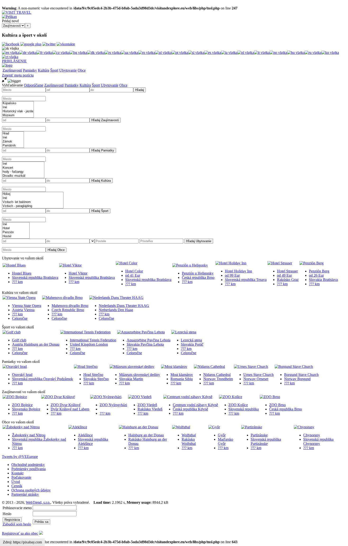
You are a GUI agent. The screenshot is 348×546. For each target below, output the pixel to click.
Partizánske (259, 435)
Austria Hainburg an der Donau (35, 344)
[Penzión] (15, 232)
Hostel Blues (21, 273)
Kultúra (43, 70)
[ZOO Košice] (230, 397)
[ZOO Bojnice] (15, 397)
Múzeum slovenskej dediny (139, 375)
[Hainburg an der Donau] (138, 427)
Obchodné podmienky (28, 465)
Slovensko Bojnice (26, 409)
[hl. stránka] (7, 65)
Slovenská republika (243, 409)
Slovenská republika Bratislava (35, 277)
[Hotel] (15, 228)
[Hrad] (13, 134)
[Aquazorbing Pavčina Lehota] (141, 332)
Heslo (7, 514)
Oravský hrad (22, 375)
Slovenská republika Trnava (246, 280)
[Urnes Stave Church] (251, 367)
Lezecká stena (191, 340)
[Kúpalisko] (18, 103)
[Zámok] (13, 142)
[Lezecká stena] (183, 332)
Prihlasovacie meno (17, 508)
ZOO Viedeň (147, 405)
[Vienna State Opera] (19, 298)
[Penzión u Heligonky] (190, 265)
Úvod (15, 482)
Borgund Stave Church (301, 375)
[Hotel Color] (126, 263)
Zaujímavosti (12, 70)
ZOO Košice (238, 405)
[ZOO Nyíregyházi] (105, 397)
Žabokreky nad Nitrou (28, 435)
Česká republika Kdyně (190, 409)
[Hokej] (32, 194)
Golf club (19, 340)
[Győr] (214, 427)
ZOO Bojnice (22, 405)
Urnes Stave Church (258, 375)
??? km (17, 282)
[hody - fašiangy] (23, 172)
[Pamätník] (13, 146)
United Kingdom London (89, 344)
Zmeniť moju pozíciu (18, 75)
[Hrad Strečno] (86, 367)
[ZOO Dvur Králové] (58, 397)
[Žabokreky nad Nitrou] (21, 427)
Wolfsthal (189, 435)
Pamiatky (30, 70)
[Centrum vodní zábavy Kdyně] (187, 397)
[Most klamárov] (174, 367)
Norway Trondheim (218, 379)
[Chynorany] (304, 427)
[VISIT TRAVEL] (16, 12)
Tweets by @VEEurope (20, 457)
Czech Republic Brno (68, 310)
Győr (222, 435)
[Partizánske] (251, 427)
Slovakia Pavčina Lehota (145, 344)
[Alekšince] (77, 427)
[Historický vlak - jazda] (18, 111)
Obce (82, 70)
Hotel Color (134, 271)
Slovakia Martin (131, 379)
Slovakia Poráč (192, 344)
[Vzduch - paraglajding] (32, 206)
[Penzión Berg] (311, 263)
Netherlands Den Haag (116, 310)
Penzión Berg (319, 271)
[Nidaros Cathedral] (209, 367)
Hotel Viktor (78, 273)
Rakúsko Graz (288, 280)
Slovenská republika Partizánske (266, 441)
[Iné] (18, 107)
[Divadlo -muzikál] (23, 176)
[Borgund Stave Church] (294, 367)
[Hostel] (15, 236)
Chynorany (311, 435)
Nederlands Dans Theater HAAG (124, 306)
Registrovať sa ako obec (20, 533)
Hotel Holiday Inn (238, 271)
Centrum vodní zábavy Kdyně (195, 405)
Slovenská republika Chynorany (318, 441)
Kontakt (17, 473)
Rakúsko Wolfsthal (189, 441)
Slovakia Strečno (96, 379)
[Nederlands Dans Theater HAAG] (116, 298)
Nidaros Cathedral (217, 375)
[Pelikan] (9, 17)
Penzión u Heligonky (198, 273)
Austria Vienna (23, 310)
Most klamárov (181, 375)
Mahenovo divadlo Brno (70, 306)
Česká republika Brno (198, 277)
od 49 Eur (284, 275)
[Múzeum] (18, 115)
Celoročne (19, 318)
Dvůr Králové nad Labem (70, 409)
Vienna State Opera (26, 306)
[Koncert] (23, 168)
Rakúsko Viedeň (150, 409)
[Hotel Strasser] (280, 263)
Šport (54, 70)
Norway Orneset (255, 379)
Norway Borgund (297, 379)
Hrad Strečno (93, 375)
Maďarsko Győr (225, 441)
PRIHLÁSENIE (14, 61)
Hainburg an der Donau (146, 435)
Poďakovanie (21, 477)
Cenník (16, 486)
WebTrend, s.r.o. (38, 502)
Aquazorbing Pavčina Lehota (148, 340)
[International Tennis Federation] (85, 332)
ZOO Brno (277, 405)
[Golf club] (12, 332)
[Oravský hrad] (15, 367)
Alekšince (85, 435)
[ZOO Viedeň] (140, 397)
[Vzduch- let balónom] (32, 202)
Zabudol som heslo (17, 524)
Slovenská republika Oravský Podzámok (42, 379)
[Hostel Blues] (14, 265)
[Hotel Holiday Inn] (230, 263)
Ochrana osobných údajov (31, 490)
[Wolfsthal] (181, 427)
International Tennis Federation (93, 340)
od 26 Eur (316, 275)
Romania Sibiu (181, 379)
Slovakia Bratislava (323, 280)
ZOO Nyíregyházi (113, 405)
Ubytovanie (68, 70)
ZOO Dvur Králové (65, 405)
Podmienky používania (28, 469)
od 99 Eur (232, 275)
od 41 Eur (132, 275)
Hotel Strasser (287, 271)
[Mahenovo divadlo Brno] (62, 298)
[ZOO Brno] (270, 397)
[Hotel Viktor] (70, 265)
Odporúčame (33, 85)
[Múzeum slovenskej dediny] (132, 367)
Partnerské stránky (25, 494)
